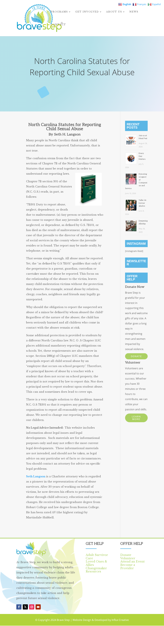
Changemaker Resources (96, 570)
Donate (136, 356)
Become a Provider (127, 566)
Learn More (136, 417)
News (133, 12)
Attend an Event (132, 561)
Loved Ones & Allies (96, 563)
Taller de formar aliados (142, 203)
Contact (58, 24)
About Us (114, 12)
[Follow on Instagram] (31, 606)
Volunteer (127, 558)
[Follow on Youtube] (38, 606)
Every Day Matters (142, 156)
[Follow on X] (25, 606)
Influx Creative (120, 620)
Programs (59, 12)
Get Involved (87, 12)
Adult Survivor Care (97, 556)
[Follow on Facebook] (18, 606)
